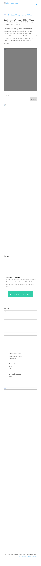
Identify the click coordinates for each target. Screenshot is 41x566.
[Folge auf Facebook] (9, 382)
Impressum (22, 557)
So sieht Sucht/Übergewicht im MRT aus (19, 20)
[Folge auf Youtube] (13, 382)
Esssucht (17, 24)
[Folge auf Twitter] (17, 382)
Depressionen (8, 24)
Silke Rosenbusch (13, 22)
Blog (31, 22)
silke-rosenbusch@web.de (21, 366)
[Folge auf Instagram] (5, 382)
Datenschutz (32, 557)
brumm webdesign (11, 557)
